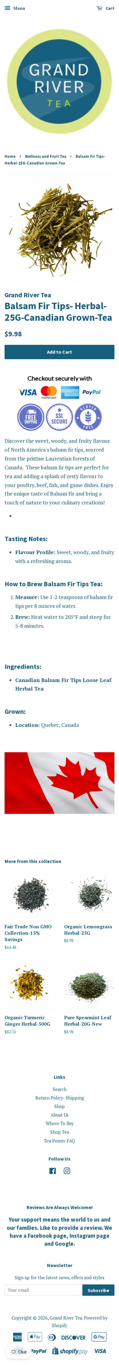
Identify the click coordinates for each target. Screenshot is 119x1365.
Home (10, 156)
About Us (60, 1115)
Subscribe (98, 1290)
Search (60, 1089)
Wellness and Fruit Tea (45, 156)
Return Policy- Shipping (59, 1098)
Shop (59, 1106)
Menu (18, 8)
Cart (109, 8)
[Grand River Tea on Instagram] (66, 1172)
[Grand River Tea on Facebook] (52, 1172)
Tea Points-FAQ (59, 1141)
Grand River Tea (66, 1318)
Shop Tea (59, 1132)
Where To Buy (60, 1123)
